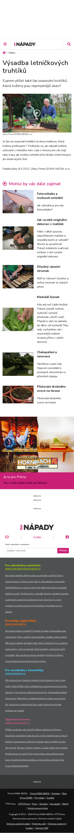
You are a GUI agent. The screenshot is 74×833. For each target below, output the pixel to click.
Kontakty (56, 793)
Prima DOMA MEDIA (40, 793)
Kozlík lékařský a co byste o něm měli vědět (25, 587)
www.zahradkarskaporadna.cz (22, 568)
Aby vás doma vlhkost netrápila (30, 655)
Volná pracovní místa (38, 808)
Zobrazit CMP (41, 828)
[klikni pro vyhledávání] (69, 44)
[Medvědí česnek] (18, 319)
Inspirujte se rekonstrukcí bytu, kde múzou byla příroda (35, 704)
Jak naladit (55, 803)
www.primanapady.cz (17, 722)
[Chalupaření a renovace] (18, 364)
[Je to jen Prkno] (37, 446)
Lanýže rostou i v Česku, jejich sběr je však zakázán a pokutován (35, 581)
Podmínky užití (39, 823)
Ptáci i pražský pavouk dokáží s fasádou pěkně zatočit (42, 636)
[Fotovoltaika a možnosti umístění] (18, 201)
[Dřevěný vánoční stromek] (18, 276)
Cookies (29, 828)
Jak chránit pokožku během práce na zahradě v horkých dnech (34, 575)
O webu (37, 537)
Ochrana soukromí (57, 823)
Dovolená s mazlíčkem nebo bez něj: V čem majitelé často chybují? (36, 735)
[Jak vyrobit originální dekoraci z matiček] (18, 238)
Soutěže (50, 797)
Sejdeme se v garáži (14, 710)
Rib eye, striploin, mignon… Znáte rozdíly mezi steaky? (42, 747)
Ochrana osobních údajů (18, 823)
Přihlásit (63, 550)
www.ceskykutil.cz (16, 624)
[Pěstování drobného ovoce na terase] (18, 394)
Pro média (39, 797)
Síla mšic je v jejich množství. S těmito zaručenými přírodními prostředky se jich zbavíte (33, 605)
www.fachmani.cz (15, 673)
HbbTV (65, 803)
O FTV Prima (24, 803)
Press (34, 803)
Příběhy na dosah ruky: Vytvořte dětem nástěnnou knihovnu (33, 729)
